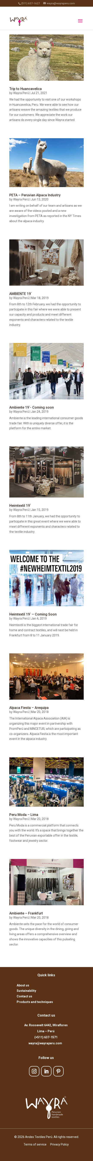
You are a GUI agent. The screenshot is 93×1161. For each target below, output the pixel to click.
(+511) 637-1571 (46, 1037)
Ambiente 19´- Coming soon (31, 407)
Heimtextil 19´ (20, 506)
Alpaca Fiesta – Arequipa (29, 708)
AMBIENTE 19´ (20, 294)
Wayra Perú (21, 93)
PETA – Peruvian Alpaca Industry (35, 195)
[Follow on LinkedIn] (46, 1071)
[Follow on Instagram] (34, 1071)
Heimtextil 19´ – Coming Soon (33, 614)
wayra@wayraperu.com (46, 1043)
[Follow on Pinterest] (58, 1071)
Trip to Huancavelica (25, 89)
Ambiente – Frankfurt (26, 913)
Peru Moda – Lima (23, 815)
